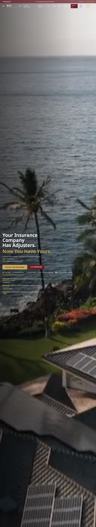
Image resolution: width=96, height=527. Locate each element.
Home (20, 6)
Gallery (54, 6)
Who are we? (65, 6)
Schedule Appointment (27, 6)
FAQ (48, 6)
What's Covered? (40, 6)
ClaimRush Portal (90, 1)
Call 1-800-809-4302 (36, 267)
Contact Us (73, 6)
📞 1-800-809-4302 (5, 1)
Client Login (81, 1)
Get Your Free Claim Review (14, 267)
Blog (59, 6)
